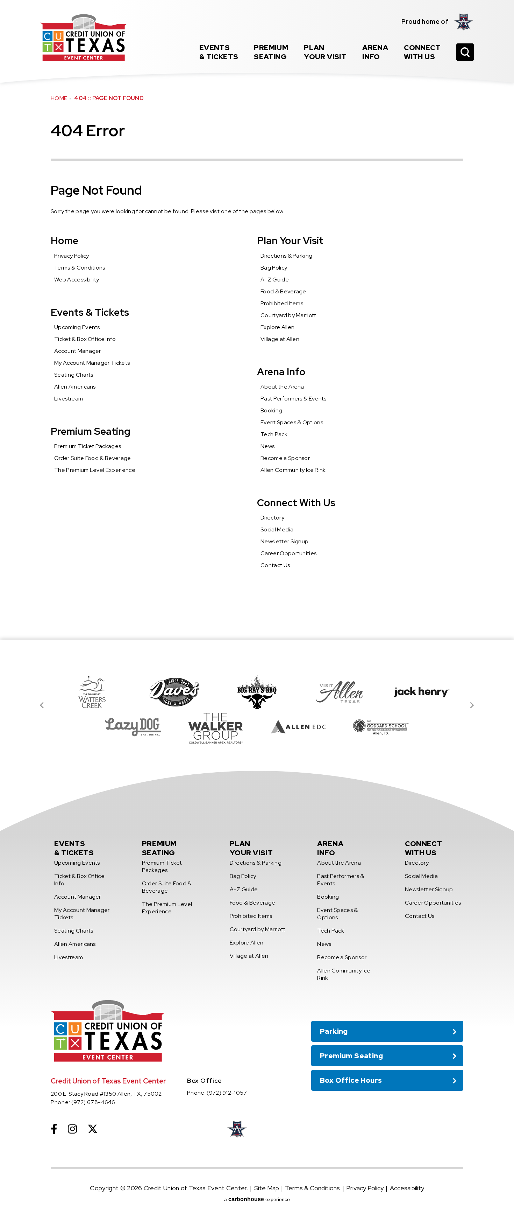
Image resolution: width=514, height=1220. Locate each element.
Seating (271, 52)
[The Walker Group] (215, 727)
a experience (257, 1199)
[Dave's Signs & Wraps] (174, 692)
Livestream (68, 398)
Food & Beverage (283, 291)
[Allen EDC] (298, 727)
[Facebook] (54, 1129)
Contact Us (275, 565)
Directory (272, 517)
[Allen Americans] (464, 21)
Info (375, 52)
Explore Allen (277, 327)
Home (59, 98)
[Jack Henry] (422, 692)
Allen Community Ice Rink (293, 470)
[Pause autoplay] (454, 660)
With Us (422, 52)
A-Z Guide (274, 279)
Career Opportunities (288, 553)
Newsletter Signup (284, 541)
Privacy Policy (71, 255)
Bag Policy (273, 267)
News (267, 446)
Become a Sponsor (285, 458)
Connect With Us (296, 502)
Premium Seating (90, 431)
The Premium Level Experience (94, 470)
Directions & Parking (286, 255)
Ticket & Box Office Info (85, 339)
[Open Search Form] (465, 52)
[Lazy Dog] (133, 727)
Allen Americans (75, 386)
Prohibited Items (281, 303)
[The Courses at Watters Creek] (92, 692)
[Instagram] (72, 1129)
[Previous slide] (42, 705)
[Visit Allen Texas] (339, 692)
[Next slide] (471, 705)
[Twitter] (92, 1129)
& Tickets (218, 52)
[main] (257, 320)
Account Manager (77, 351)
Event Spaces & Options (291, 422)
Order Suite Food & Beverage (92, 458)
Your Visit (325, 52)
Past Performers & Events (293, 398)
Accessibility (407, 1188)
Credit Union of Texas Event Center (83, 37)
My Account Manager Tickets (92, 363)
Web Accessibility (76, 279)
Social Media (276, 529)
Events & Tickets (90, 312)
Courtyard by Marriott (288, 315)
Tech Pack (273, 434)
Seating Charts (73, 374)
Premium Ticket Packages (87, 446)
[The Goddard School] (381, 727)
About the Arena (282, 386)
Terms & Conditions (79, 267)
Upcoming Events (77, 327)
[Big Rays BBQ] (257, 692)
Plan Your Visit (290, 240)
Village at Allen (279, 339)
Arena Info (281, 371)
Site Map (266, 1188)
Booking (271, 410)
